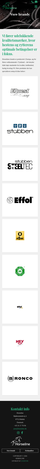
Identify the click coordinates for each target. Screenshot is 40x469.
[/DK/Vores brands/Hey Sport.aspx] (20, 343)
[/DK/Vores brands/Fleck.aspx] (20, 271)
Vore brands (11, 451)
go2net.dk (24, 461)
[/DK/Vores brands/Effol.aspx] (20, 200)
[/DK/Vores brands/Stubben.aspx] (20, 128)
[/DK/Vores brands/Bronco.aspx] (20, 378)
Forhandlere (29, 451)
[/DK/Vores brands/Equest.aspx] (20, 93)
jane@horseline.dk (20, 429)
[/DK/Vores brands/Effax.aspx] (20, 236)
